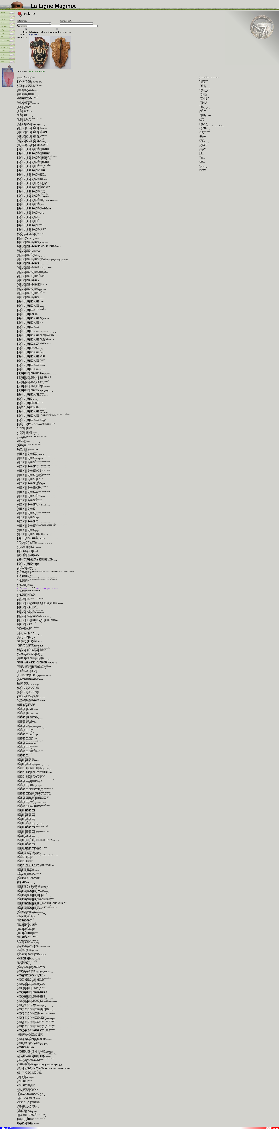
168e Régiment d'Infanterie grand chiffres (28, 401)
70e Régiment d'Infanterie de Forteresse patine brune (31, 289)
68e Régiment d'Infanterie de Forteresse (28, 282)
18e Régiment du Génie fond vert (26, 614)
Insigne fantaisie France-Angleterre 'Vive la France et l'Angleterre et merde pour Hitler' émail (42, 902)
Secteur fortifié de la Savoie (24, 101)
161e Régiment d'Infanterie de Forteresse (28, 361)
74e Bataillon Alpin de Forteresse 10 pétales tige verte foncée (40, 470)
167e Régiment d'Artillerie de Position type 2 (29, 230)
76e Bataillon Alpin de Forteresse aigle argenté (36, 495)
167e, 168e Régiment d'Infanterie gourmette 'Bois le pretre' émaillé (35, 392)
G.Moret (201, 140)
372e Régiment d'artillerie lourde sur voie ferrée (30, 645)
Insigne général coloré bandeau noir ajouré (28, 787)
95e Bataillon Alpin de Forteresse (32, 529)
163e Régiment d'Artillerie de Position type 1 (29, 217)
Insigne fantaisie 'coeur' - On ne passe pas (28, 885)
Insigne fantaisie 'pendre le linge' (26, 916)
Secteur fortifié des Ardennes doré (26, 86)
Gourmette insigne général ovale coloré (27, 936)
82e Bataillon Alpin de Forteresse (32, 509)
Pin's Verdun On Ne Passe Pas (25, 1125)
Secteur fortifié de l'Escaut (24, 80)
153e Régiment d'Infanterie (24, 346)
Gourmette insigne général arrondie (26, 923)
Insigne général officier (23, 707)
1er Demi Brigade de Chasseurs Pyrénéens (28, 653)
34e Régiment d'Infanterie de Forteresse (28, 266)
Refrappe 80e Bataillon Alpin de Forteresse (34, 1022)
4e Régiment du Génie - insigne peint (27, 587)
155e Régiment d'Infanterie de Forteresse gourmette (31, 355)
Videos (2, 37)
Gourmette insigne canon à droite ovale (27, 932)
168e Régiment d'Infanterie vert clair (27, 399)
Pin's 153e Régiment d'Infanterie (26, 1075)
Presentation (4, 16)
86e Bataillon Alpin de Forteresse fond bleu (35, 519)
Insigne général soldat (23, 730)
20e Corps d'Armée (22, 440)
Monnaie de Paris (204, 168)
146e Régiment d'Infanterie (24, 312)
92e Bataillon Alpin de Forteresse (32, 526)
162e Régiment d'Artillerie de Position (27, 216)
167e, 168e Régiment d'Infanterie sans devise (29, 372)
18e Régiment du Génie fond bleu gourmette (29, 615)
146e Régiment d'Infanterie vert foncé (27, 314)
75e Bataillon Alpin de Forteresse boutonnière (35, 488)
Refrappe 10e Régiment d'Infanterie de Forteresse (30, 977)
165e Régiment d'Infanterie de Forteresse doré (29, 367)
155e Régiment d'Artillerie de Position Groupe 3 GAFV (31, 185)
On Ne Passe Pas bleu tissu (24, 1122)
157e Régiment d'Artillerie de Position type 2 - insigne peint (33, 196)
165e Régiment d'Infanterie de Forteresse (28, 368)
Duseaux (201, 124)
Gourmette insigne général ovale (26, 925)
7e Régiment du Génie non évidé (26, 593)
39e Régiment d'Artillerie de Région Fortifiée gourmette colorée (34, 130)
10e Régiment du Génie (23, 599)
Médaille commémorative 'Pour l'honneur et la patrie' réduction (34, 1056)
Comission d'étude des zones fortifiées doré (28, 944)
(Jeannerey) (202, 136)
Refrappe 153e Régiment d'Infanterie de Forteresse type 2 (32, 991)
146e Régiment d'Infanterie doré (26, 310)
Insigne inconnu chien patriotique (26, 952)
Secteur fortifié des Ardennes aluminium (28, 953)
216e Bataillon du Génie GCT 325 (26, 637)
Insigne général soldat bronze (25, 737)
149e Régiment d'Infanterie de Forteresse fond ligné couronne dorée (35, 335)
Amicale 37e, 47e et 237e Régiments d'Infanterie (30, 1067)
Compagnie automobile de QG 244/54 (27, 671)
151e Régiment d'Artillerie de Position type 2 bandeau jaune (33, 149)
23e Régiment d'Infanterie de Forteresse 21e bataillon (31, 257)
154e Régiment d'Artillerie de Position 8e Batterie (30, 178)
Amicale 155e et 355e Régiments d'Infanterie (29, 1072)
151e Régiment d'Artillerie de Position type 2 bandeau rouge (33, 155)
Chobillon (201, 118)
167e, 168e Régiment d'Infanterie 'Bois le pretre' (30, 378)
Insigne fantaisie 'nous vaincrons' (26, 919)
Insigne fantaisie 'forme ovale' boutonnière (28, 877)
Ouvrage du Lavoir (22, 122)
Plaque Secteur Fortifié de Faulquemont (27, 97)
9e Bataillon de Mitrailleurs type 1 (26, 545)
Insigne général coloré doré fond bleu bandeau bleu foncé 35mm (34, 792)
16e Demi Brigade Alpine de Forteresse (34, 550)
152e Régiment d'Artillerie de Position (27, 166)
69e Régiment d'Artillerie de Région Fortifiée (29, 140)
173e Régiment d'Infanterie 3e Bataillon (28, 566)
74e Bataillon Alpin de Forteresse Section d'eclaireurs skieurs (42, 474)
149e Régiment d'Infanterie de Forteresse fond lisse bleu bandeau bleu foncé (37, 333)
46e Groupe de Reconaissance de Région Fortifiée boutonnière (33, 660)
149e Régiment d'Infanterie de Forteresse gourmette (31, 340)
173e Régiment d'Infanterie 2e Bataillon (28, 564)
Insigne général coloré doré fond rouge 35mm (29, 793)
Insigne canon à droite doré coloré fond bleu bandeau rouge (33, 768)
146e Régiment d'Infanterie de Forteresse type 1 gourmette (33, 318)
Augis (200, 105)
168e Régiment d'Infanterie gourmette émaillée (30, 402)
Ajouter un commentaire (36, 71)
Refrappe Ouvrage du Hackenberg (26, 970)
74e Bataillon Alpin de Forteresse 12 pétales (35, 471)
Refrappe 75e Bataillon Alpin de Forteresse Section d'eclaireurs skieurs (44, 1020)
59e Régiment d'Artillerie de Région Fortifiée (29, 136)
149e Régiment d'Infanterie (24, 330)
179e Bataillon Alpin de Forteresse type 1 (35, 537)
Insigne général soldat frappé (25, 753)
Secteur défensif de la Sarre (24, 98)
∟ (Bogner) (202, 117)
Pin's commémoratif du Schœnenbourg (27, 1089)
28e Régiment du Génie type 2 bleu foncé (28, 627)
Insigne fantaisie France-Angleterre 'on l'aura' (29, 904)
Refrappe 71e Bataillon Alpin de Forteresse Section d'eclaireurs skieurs (44, 1011)
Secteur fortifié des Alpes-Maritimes (27, 105)
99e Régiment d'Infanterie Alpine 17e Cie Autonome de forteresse (34, 558)
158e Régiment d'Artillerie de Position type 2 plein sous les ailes (34, 208)
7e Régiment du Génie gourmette (26, 594)
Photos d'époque (5, 40)
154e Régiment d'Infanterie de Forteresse (28, 351)
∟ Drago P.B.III (203, 100)
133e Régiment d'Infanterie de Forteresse (28, 304)
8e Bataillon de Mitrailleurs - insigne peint (28, 435)
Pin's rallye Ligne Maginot (24, 1110)
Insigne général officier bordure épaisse (27, 716)
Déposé (201, 161)
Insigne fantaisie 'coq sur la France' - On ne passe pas (31, 887)
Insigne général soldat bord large (26, 732)
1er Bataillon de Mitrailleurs (24, 426)
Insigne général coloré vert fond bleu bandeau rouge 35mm (33, 796)
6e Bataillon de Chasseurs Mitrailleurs (33, 542)
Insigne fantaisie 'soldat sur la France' (27, 868)
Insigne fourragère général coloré (26, 808)
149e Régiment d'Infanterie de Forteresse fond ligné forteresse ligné (35, 339)
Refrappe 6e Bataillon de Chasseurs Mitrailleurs (36, 1033)
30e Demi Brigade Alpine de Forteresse (34, 551)
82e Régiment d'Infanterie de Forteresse (28, 296)
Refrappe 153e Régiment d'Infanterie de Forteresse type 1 (32, 990)
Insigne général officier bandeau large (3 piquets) (30, 719)
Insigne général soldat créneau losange (27, 734)
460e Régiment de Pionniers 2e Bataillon (28, 695)
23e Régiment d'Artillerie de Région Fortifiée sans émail (32, 126)
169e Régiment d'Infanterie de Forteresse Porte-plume (31, 409)
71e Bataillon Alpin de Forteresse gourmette (35, 460)
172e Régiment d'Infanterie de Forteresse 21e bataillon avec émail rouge (36, 423)
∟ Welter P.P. (203, 160)
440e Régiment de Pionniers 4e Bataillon (28, 687)
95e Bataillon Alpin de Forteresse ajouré (34, 530)
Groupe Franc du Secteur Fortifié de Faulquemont (30, 667)
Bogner (201, 113)
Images (2, 33)
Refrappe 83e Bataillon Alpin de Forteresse (34, 1024)
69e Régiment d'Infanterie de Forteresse (28, 287)
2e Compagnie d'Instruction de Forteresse (33, 699)
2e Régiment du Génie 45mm (25, 574)
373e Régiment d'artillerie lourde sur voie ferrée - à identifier (33, 648)
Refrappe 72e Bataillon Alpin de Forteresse (34, 1012)
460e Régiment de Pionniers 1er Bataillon (28, 694)
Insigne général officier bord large (26, 721)
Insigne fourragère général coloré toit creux (28, 848)
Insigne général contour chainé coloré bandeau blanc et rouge (33, 805)
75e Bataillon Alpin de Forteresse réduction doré (36, 478)
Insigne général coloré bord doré (25, 801)
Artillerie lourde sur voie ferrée (25, 644)
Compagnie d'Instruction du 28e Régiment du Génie (31, 700)
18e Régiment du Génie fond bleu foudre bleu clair (30, 612)
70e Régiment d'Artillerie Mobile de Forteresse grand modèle (33, 143)
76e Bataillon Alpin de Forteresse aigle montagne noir (37, 494)
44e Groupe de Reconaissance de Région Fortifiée (30, 656)
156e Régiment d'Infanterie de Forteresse (28, 358)
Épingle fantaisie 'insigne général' (26, 1090)
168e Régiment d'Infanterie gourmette (27, 403)
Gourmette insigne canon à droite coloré (28, 935)
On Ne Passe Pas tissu (23, 1121)
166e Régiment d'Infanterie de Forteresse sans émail (31, 371)
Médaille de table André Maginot (26, 1097)
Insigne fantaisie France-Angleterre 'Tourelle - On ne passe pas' (34, 899)
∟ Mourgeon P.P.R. (204, 143)
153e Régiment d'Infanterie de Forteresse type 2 (30, 350)
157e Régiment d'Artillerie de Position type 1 (29, 191)
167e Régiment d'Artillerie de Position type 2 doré (30, 229)
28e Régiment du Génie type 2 (25, 626)
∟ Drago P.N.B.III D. (204, 101)
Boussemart (202, 170)
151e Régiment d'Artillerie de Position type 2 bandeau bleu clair (34, 160)
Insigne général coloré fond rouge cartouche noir (30, 781)
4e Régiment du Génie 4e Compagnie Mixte (28, 590)
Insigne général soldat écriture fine (26, 743)
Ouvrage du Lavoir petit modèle (25, 123)
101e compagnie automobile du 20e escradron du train (31, 669)
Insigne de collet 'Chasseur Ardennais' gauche (29, 444)
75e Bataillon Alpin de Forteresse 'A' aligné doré (36, 475)
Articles (3, 51)
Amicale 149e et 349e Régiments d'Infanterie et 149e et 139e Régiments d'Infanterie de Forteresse (43, 1068)
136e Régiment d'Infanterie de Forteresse (28, 305)
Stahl (200, 156)
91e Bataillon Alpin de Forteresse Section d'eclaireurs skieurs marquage (45, 525)
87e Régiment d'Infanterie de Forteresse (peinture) (30, 299)
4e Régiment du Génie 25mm (25, 583)
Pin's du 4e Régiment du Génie (25, 1079)
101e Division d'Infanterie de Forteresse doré (29, 81)
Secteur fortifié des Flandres (24, 79)
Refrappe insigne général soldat (25, 1047)
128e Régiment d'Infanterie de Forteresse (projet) (30, 301)
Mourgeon (202, 141)
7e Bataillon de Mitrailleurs (24, 431)
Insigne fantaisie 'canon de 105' (25, 869)
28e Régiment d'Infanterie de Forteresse (28, 262)
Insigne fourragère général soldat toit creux (28, 764)
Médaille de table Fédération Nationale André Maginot (31, 1096)
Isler (200, 135)
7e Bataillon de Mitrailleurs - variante (27, 432)
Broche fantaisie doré (23, 880)
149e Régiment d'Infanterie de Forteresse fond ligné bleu (32, 338)
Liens (2, 61)
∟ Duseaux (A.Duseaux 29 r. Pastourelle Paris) (211, 126)
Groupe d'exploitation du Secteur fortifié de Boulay (30, 677)
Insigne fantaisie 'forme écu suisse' (26, 872)
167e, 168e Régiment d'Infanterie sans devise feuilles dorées (33, 373)
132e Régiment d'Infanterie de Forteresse (28, 303)
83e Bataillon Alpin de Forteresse (32, 511)
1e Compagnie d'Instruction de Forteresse (32, 696)
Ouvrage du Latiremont (23, 107)
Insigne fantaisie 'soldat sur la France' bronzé (29, 867)
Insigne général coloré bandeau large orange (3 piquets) (32, 802)
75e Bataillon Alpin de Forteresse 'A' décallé (35, 482)
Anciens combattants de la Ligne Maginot (28, 1107)
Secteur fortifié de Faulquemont (25, 93)
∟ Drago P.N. (202, 103)
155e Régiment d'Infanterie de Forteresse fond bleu (31, 354)
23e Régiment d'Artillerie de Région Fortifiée (29, 124)
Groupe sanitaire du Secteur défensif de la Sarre (30, 679)
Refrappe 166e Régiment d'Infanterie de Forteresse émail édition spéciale (37, 1001)
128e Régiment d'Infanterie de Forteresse (28, 300)
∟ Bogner (202, 114)
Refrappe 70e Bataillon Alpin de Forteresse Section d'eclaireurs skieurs (44, 1007)
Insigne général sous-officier (24, 725)
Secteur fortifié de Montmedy (25, 89)
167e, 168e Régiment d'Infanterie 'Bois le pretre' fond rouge (33, 380)
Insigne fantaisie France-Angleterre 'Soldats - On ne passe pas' (34, 906)
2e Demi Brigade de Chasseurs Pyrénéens (28, 654)
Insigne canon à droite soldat (24, 857)
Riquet (201, 152)
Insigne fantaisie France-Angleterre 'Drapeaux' (29, 908)
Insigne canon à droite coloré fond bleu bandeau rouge (31, 775)
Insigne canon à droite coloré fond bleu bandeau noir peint (32, 771)
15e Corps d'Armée (22, 448)
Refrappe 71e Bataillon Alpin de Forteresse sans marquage (38, 1008)
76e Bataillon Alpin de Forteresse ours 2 (34, 503)
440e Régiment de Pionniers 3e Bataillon (28, 686)
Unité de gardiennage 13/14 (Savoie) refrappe (29, 1034)
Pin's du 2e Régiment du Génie (25, 1077)
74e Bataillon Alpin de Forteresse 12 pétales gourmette (38, 473)
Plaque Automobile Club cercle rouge (27, 1113)
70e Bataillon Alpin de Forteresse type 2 (34, 453)
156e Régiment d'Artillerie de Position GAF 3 (29, 189)
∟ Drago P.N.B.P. (203, 96)
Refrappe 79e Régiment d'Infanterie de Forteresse (30, 982)
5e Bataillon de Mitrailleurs (24, 430)
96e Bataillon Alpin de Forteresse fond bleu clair (36, 532)
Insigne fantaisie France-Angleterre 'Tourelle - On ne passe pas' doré (35, 898)
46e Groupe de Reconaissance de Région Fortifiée (30, 658)
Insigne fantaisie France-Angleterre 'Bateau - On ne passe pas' (34, 901)
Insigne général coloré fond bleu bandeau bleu (29, 783)
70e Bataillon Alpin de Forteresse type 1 (34, 452)
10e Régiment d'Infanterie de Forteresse (28, 240)
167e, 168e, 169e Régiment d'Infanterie (27, 406)
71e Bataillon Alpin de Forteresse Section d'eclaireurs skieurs (42, 461)
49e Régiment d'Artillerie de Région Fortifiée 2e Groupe (32, 135)
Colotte (201, 119)
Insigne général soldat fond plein (26, 739)
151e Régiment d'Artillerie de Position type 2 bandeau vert (32, 157)
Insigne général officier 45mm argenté (27, 717)
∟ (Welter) (202, 158)
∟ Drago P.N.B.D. (204, 98)
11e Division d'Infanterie (23, 441)
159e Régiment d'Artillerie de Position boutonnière (30, 213)
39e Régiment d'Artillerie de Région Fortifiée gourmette (32, 128)
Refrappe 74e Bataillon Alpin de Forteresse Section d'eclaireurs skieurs (44, 1018)
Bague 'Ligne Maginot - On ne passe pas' (28, 940)
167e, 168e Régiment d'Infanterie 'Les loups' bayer (30, 385)
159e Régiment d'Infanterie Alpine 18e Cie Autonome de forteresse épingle (37, 560)
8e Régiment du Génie (23, 597)
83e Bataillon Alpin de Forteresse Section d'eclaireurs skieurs (42, 512)
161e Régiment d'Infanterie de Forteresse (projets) (30, 363)
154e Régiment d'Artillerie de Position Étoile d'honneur (32, 179)
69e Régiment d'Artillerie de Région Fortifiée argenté (31, 141)
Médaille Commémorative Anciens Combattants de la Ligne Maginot (35, 1058)
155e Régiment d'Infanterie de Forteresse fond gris (30, 352)
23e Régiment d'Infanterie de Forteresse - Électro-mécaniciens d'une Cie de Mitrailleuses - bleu (42, 259)
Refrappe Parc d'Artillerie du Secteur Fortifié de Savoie (31, 975)
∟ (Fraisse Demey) (204, 130)
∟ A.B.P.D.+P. (202, 85)
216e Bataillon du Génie (23, 636)
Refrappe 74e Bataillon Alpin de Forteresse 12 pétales (37, 1017)
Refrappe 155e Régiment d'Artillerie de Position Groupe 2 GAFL (34, 971)
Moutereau (202, 145)
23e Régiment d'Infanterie (24, 248)
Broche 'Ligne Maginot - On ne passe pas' (28, 942)
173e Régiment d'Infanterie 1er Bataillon (28, 563)
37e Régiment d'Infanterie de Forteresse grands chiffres (32, 271)
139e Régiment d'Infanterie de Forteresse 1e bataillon (31, 309)
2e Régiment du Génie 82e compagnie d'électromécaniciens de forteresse (37, 578)
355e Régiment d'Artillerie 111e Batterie (28, 238)
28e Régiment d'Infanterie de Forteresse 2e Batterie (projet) (33, 265)
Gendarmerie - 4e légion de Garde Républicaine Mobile (32, 661)
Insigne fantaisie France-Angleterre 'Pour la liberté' (30, 894)
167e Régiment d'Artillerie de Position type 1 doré (30, 227)
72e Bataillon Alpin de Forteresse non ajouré (35, 464)
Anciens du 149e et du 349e (24, 1070)
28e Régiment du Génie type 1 (25, 623)
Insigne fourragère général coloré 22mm (28, 832)
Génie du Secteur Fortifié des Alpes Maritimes (29, 635)
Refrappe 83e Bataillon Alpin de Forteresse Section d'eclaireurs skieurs (44, 1025)
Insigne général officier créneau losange (27, 713)
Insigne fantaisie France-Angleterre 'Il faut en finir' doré (32, 889)
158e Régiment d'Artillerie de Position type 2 (29, 206)
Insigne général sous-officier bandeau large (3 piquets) (31, 728)
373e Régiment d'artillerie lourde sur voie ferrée (30, 646)
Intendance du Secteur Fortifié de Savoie (28, 678)
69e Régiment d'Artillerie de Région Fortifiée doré (30, 139)
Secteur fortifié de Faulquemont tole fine (28, 96)
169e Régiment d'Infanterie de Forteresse (28, 407)
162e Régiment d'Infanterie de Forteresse (28, 364)
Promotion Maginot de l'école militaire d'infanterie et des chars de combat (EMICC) (39, 1064)
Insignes (3, 44)
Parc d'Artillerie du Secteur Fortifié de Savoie (29, 236)
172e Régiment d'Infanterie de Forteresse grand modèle (32, 419)
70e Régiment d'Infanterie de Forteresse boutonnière (31, 292)
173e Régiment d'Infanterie (24, 562)
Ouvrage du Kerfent (22, 114)
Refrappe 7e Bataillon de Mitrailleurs (27, 1004)
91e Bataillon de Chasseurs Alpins (26, 703)
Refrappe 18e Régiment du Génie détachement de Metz (32, 1038)
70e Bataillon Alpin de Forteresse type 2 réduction (36, 454)
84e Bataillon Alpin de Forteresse (32, 513)
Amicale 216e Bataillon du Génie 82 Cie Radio (29, 1073)
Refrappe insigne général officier (26, 1046)
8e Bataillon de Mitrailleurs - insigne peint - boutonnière (32, 436)
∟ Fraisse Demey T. (204, 131)
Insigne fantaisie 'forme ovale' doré (26, 874)
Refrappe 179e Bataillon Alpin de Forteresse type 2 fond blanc (39, 1030)
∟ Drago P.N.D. (203, 102)
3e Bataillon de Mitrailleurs (24, 427)
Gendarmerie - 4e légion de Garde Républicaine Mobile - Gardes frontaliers (37, 662)
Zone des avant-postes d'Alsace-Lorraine (28, 884)
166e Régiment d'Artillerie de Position (27, 225)
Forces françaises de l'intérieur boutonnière (28, 959)
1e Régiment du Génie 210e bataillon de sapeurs (30, 570)
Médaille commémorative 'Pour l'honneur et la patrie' (31, 1055)
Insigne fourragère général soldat (26, 758)
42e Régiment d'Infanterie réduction (27, 279)
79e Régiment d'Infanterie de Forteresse (28, 293)
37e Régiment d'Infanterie (24, 268)
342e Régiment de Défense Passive (26, 948)
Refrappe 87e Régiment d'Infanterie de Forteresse (30, 983)
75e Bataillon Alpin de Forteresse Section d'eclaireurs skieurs (42, 490)
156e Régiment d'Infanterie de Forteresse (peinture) (31, 359)
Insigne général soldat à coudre (25, 729)
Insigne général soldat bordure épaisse (27, 749)
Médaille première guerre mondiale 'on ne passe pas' (31, 1117)
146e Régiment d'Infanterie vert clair (27, 313)
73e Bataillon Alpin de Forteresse (32, 466)
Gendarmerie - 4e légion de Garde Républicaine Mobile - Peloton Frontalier (37, 664)
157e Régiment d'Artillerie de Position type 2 (29, 195)
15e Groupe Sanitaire (22, 683)
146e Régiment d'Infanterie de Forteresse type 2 (30, 320)
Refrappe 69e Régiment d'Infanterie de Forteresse (30, 980)
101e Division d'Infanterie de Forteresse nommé (30, 85)
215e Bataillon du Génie (23, 633)
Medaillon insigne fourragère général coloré (29, 838)
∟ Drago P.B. (202, 93)
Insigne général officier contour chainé (27, 715)
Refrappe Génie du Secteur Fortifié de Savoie (29, 1041)
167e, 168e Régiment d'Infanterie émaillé (28, 389)
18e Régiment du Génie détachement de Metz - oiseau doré (33, 616)
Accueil (3, 12)
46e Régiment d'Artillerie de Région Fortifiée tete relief (32, 131)
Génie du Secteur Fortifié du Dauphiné (27, 639)
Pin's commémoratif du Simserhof (26, 1088)
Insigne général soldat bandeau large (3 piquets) (30, 741)
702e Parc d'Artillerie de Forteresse (26, 234)
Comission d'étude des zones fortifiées (27, 945)
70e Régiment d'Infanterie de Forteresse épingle (30, 291)
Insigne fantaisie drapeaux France (26, 911)
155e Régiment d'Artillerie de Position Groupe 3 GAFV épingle (33, 186)
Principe (3, 19)
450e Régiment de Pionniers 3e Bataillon (28, 692)
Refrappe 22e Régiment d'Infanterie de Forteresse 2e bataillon (34, 978)
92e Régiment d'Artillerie (24, 237)
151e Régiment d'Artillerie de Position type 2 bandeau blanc (33, 148)
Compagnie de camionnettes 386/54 (27, 674)
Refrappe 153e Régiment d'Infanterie (27, 988)
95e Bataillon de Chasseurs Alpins (26, 704)
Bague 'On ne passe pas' (23, 939)
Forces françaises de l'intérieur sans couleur (29, 958)
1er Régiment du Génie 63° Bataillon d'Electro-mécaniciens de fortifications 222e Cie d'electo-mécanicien (45, 571)
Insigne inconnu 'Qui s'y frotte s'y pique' (27, 950)
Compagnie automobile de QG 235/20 (27, 670)
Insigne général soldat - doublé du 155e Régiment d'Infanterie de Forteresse (37, 855)
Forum (2, 54)
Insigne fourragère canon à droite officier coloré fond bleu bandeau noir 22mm (38, 840)
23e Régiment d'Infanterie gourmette (27, 253)
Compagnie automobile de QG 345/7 (27, 673)
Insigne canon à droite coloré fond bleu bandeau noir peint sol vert (34, 772)
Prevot (201, 151)
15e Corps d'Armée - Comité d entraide (27, 449)
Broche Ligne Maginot (23, 882)
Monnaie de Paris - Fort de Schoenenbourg (28, 1102)
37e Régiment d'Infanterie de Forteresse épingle (30, 276)
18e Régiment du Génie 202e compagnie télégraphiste (31, 622)
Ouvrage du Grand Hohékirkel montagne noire (29, 118)
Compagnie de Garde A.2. (24, 949)
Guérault (201, 134)
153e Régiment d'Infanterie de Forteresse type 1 (30, 348)
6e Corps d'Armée (22, 437)
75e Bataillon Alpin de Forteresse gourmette (35, 487)
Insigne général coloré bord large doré (27, 800)
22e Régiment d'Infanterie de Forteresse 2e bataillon (31, 244)
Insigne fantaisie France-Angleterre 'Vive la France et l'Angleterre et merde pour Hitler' (40, 903)
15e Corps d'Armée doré (23, 447)
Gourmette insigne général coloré (26, 927)
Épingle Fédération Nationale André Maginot (29, 1092)
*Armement (4, 26)
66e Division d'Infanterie (23, 450)
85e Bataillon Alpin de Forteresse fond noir (34, 517)
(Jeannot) (201, 137)
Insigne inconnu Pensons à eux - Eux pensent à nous (31, 966)
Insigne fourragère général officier (26, 759)
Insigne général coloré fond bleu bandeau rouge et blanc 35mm (34, 794)
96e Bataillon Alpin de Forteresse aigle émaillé (36, 536)
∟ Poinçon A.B (203, 81)
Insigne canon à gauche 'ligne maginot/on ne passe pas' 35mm (34, 864)
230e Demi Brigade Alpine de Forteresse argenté (38, 557)
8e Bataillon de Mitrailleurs (24, 433)
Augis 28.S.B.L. (35, 35)
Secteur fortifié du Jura (23, 100)
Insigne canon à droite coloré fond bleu (27, 774)
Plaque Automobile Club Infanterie (26, 1115)
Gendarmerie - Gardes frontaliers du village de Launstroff (32, 665)
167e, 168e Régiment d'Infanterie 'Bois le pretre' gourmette (33, 390)
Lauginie (201, 139)
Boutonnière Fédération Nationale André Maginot (30, 1093)
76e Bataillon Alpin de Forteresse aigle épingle (35, 499)
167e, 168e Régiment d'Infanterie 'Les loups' (29, 382)
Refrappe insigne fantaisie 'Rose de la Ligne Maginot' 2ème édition (35, 1051)
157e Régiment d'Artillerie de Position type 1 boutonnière (32, 194)
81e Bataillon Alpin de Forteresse (32, 508)
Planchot (201, 149)
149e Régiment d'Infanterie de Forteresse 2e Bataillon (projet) (34, 343)
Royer (200, 153)
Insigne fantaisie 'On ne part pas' (26, 851)
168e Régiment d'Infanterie (24, 397)
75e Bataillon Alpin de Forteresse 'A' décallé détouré (37, 485)
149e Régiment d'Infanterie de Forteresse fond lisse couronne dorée (35, 334)
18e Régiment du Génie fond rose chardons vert (30, 610)
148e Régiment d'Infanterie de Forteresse (28, 323)
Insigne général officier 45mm (25, 708)
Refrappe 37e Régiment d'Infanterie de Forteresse (30, 979)
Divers (2, 57)
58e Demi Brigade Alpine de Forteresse (34, 554)
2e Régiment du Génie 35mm (25, 572)
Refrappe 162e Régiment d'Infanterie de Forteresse (31, 997)
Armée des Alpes (21, 445)
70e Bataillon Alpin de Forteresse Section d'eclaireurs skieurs (42, 456)
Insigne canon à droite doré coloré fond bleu (29, 767)
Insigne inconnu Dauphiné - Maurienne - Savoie (29, 965)
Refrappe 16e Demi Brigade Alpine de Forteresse (36, 1035)
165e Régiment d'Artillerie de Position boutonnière (30, 224)
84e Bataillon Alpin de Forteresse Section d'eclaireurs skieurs (42, 515)
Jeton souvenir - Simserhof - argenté (27, 1106)
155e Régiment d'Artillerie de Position (27, 181)
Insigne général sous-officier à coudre (27, 722)
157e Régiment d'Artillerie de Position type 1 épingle (31, 192)
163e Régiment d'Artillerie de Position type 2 (29, 219)
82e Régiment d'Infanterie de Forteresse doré (29, 295)
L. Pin (200, 147)
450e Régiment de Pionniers (24, 690)
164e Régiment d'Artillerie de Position (27, 220)
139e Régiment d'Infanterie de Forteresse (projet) (30, 308)
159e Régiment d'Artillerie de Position (27, 211)
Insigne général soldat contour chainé (27, 738)
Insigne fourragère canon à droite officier (28, 760)
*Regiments (4, 23)
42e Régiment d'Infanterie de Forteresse (28, 278)
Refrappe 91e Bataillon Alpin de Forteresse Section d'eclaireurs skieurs (44, 1028)
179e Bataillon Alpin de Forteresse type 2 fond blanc (38, 538)
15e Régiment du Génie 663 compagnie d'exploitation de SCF (33, 605)
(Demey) (201, 122)
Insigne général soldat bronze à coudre (27, 736)
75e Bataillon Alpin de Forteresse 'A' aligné (35, 481)
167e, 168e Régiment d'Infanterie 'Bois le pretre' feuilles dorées (34, 376)
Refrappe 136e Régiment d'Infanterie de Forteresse (31, 986)
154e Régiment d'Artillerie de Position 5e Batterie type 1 (32, 175)
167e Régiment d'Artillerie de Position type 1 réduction (31, 228)
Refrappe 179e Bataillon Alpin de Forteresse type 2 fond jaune (39, 1032)
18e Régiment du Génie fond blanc (26, 606)
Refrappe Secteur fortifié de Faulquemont (28, 969)
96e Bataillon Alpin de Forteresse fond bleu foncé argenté (38, 534)
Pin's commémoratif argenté (24, 1080)
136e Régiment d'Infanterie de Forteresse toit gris (30, 306)
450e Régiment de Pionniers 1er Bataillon (28, 691)
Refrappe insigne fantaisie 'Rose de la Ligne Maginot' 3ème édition (35, 1052)
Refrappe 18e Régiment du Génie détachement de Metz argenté (34, 1039)
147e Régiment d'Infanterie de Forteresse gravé (30, 322)
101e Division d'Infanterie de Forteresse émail (29, 82)
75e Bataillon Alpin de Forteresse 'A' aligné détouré (37, 483)
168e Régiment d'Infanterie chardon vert (28, 394)
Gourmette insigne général (24, 920)
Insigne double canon (22, 863)
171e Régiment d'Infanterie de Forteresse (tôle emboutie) (32, 413)
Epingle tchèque (21, 1109)
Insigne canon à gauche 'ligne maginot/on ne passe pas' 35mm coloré (35, 865)
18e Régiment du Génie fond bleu (26, 611)
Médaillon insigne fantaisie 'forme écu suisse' (29, 873)
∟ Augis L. (202, 106)
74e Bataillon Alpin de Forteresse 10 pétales (35, 469)
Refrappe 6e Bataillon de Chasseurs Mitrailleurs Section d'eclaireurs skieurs (43, 1054)
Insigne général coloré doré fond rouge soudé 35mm (31, 791)
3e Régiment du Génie (23, 580)
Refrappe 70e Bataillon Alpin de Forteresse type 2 (36, 1005)
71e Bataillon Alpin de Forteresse (32, 457)
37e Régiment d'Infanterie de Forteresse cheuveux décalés (32, 272)
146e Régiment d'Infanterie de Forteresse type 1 (30, 317)
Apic (200, 165)
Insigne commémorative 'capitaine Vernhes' (29, 1060)
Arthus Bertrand (203, 80)
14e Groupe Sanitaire (22, 682)
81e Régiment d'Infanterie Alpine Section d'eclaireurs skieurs (33, 946)
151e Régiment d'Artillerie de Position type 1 (29, 147)
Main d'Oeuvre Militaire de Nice (25, 643)
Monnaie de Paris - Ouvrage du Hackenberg (28, 1101)
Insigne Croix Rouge (22, 962)
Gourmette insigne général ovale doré (27, 924)
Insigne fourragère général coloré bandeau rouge (30, 823)
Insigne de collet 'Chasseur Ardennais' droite (29, 443)
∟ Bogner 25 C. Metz (205, 115)
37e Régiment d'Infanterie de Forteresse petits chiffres (31, 270)
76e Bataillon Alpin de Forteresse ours (33, 500)
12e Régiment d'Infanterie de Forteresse (28, 241)
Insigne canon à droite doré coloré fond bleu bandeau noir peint (34, 770)
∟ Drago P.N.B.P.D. (204, 97)
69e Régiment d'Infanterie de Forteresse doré (29, 285)
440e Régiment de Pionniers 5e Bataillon (28, 688)
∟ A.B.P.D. (202, 82)
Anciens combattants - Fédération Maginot (28, 1098)
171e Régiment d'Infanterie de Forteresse (28, 411)
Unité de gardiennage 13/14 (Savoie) (27, 961)
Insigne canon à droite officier (25, 856)
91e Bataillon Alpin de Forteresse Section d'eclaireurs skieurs (42, 523)
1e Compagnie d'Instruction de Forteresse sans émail (35, 698)
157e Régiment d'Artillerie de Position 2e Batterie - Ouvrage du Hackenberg (37, 200)
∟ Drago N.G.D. (203, 90)
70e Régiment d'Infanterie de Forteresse (28, 288)
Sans (200, 79)
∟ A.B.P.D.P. (202, 84)
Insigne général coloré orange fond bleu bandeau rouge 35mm (33, 804)
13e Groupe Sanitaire (22, 681)
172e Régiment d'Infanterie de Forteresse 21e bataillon (32, 422)
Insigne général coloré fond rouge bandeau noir (29, 780)
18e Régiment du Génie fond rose (26, 607)
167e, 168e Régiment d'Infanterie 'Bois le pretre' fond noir (32, 381)
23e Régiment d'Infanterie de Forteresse (28, 255)
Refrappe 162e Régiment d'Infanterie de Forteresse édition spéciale (35, 999)
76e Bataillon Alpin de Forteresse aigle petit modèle (37, 496)
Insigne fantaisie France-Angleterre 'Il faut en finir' (30, 890)
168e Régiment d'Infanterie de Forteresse (28, 405)
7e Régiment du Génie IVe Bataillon (26, 595)
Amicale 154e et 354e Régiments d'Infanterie (29, 1071)
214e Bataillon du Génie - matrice (26, 631)
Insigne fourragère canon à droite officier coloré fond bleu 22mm (34, 839)
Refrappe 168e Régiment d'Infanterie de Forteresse (31, 1003)
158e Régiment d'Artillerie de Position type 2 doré (30, 204)
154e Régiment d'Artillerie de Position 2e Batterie (30, 173)
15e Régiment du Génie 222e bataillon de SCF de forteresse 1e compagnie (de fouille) (40, 603)
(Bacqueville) (202, 110)
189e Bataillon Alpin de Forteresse (33, 541)
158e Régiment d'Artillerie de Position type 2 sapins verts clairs (34, 210)
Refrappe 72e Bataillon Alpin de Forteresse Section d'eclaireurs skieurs (44, 1013)
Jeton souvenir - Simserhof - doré (26, 1105)
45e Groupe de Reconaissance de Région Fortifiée (30, 657)
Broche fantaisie (21, 881)
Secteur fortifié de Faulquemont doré (27, 90)
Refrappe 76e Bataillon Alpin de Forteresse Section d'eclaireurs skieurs (44, 1021)
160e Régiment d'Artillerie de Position (27, 215)
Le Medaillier (202, 169)
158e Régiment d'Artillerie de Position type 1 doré (30, 202)
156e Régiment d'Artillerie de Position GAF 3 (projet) (31, 190)
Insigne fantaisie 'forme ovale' (25, 876)
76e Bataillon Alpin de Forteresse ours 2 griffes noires (37, 504)
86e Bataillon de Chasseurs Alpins (26, 702)
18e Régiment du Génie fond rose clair (27, 609)
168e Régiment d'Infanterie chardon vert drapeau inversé (32, 395)
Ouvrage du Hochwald (23, 119)
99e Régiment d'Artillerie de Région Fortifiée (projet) (31, 145)
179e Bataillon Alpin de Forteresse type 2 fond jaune (38, 540)
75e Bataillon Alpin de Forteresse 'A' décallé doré (36, 477)
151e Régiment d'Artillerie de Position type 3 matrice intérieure (34, 165)
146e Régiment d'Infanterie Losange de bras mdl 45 (31, 1118)
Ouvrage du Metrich (22, 109)
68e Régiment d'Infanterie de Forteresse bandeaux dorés (32, 284)
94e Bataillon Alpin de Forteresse (32, 528)
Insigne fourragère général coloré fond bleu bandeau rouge (32, 825)
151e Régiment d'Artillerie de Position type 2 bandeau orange (33, 151)
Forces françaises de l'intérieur (25, 957)
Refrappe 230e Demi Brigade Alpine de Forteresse (37, 1037)
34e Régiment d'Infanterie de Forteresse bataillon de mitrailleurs (34, 267)
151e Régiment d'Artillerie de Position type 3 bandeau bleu (33, 161)
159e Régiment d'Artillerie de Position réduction (30, 212)
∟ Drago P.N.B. (203, 94)
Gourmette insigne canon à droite (26, 929)
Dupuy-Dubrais (203, 123)
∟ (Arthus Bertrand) (204, 88)
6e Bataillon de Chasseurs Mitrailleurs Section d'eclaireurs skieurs (40, 543)
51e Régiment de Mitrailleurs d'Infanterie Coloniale (31, 652)
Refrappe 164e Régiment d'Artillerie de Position (30, 974)
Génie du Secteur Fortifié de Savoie (26, 632)
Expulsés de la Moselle (23, 963)
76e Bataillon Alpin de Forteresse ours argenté (35, 502)
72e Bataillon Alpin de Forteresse (32, 462)
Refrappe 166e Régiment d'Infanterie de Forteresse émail (32, 1000)
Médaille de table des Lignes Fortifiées (27, 1100)
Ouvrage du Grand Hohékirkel (25, 117)
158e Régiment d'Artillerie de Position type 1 (29, 203)
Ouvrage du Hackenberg (23, 110)
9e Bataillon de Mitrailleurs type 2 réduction (29, 547)
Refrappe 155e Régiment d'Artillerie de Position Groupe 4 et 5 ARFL (35, 973)
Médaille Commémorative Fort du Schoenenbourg (30, 1059)
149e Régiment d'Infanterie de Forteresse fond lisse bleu (32, 331)
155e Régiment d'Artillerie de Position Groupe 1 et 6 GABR (33, 182)
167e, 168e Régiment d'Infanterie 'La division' (29, 388)
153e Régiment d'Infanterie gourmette (27, 344)
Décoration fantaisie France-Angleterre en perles (30, 912)
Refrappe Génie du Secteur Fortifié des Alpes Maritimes (32, 1043)
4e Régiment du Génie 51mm (25, 585)
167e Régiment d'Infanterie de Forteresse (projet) (30, 393)
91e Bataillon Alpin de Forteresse (32, 521)
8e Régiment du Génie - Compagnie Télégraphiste (30, 598)
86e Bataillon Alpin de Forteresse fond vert (34, 520)
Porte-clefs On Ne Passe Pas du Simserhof (28, 1123)
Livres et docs (4, 47)
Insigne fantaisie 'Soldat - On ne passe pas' (28, 878)
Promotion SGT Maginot (23, 1062)
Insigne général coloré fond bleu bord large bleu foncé (31, 798)
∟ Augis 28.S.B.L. (204, 107)
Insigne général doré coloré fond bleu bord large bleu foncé (33, 797)
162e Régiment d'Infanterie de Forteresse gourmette (31, 365)
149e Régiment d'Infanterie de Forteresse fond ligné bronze (33, 337)
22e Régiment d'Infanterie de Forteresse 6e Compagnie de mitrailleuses (36, 245)
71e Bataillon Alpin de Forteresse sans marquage (36, 458)
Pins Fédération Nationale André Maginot (28, 1094)
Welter (201, 157)
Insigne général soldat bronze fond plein (27, 751)
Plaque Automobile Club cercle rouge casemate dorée (31, 1114)
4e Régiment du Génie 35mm (25, 584)
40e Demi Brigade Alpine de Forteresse (34, 553)
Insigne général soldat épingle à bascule (27, 746)
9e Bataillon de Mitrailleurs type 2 (26, 546)
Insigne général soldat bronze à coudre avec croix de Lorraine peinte (35, 788)
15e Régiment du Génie (23, 601)
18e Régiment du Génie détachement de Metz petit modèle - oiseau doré (36, 619)
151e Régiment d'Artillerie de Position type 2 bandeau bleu (33, 153)
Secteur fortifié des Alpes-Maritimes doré (28, 103)
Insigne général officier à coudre (25, 705)
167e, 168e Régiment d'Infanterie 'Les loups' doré (30, 384)
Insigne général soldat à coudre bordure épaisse (30, 750)
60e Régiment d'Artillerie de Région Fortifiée (29, 137)
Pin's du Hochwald (22, 1076)
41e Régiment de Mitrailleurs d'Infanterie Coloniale (31, 650)
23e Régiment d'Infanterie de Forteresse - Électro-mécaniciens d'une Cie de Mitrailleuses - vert (42, 261)
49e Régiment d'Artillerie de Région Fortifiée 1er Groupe (32, 134)
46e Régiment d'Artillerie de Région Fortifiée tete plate (32, 132)
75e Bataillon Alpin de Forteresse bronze (34, 479)
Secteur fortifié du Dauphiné (24, 102)
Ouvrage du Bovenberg (23, 113)
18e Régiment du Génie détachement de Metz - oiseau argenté (34, 618)
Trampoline (202, 166)
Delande (201, 120)
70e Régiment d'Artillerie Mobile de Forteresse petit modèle (33, 144)
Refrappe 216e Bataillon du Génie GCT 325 (28, 1042)
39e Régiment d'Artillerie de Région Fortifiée (29, 127)
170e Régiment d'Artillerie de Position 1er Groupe (30, 233)
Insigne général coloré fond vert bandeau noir (29, 806)
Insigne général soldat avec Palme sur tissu (28, 789)
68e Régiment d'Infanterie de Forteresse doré (29, 283)
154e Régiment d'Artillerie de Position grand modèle (31, 168)
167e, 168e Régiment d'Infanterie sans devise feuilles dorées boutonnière (36, 375)
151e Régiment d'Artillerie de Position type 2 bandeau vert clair (34, 158)
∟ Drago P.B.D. (203, 92)
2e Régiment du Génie (23, 576)
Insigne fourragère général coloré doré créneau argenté (32, 847)
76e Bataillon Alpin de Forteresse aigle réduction (36, 498)
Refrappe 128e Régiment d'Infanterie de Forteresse (31, 984)
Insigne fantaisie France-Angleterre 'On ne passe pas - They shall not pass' (37, 907)
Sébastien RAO (8, 1128)
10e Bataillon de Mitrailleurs (24, 549)
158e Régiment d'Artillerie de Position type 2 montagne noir (33, 207)
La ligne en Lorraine (6, 30)
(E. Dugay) (202, 132)
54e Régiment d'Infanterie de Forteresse (28, 280)
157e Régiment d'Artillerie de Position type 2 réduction (31, 198)
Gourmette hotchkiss (22, 937)
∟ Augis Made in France (206, 109)
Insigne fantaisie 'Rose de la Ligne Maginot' (28, 852)
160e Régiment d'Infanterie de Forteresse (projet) (30, 360)
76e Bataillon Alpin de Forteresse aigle (33, 492)
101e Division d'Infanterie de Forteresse (27, 84)
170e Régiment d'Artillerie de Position (27, 232)
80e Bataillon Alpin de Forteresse (32, 507)
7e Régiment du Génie (23, 591)
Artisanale (202, 162)
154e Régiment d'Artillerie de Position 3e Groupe (30, 174)
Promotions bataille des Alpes (25, 1063)
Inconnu (201, 164)
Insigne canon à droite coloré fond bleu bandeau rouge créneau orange (36, 779)
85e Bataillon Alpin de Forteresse (32, 516)
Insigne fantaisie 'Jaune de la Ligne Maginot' (29, 853)
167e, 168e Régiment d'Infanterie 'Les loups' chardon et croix (33, 386)
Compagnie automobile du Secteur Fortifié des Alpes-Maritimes (34, 675)
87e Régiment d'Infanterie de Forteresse (28, 297)
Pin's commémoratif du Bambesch (26, 1087)
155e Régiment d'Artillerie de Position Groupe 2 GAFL (31, 183)
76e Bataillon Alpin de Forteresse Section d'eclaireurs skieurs (42, 505)
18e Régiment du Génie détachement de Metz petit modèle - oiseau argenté (37, 620)
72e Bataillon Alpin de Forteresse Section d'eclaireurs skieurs (42, 465)
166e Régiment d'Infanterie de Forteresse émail (30, 369)
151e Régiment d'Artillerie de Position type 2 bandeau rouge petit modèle (37, 156)
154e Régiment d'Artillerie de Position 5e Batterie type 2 (32, 177)
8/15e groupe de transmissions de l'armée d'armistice (31, 954)
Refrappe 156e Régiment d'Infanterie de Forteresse (31, 995)
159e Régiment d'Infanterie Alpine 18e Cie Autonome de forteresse (35, 559)
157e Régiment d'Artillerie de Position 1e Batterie (30, 199)
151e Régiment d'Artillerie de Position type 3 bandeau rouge (33, 164)
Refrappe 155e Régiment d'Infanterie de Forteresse (31, 994)
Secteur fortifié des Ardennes (25, 88)
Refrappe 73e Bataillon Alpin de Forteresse (34, 1014)
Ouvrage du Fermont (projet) (24, 106)
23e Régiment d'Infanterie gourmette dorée (29, 250)
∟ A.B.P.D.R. (202, 86)
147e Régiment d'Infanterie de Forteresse (28, 321)
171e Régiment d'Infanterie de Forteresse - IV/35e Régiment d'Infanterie (36, 415)
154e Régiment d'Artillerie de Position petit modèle (31, 169)
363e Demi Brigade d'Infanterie (25, 567)
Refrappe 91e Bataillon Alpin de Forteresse (34, 1026)
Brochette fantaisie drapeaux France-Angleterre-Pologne (32, 914)
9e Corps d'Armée (22, 439)
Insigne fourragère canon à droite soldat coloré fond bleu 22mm (34, 766)
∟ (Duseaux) (202, 127)
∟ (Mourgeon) (203, 144)
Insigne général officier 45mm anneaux (27, 709)
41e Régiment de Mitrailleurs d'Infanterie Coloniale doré (32, 649)
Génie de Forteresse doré (24, 628)
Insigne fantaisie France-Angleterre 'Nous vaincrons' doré (32, 891)
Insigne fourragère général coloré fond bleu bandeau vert (32, 826)
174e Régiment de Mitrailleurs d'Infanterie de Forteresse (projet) (34, 424)
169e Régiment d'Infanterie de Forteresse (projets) (30, 410)
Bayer (200, 111)
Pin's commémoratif (22, 1081)
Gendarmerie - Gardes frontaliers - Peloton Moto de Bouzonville (34, 666)
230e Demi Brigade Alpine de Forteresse (35, 555)
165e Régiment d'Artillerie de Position (27, 221)
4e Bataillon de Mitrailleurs (24, 428)
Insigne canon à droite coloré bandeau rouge (29, 777)
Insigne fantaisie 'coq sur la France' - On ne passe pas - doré (33, 886)
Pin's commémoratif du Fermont (26, 1084)
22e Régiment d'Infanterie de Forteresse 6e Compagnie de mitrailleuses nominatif (39, 246)
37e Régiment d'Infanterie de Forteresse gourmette (31, 274)
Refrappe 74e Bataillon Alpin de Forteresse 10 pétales (37, 1016)
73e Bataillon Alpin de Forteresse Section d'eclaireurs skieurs (42, 468)
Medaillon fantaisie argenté (24, 915)
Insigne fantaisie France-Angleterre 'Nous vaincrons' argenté (33, 893)
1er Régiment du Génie (23, 568)
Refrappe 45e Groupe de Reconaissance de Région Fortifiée (33, 1045)
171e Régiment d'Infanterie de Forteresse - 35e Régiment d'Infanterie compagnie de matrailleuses (43, 414)
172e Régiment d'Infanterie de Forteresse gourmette (31, 420)
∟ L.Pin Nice (202, 148)
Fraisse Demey (203, 128)
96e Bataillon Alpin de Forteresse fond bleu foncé (36, 533)
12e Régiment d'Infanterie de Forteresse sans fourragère (32, 242)
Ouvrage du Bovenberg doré (24, 111)
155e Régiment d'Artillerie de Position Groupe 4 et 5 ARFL (32, 187)
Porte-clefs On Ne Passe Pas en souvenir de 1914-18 (31, 967)
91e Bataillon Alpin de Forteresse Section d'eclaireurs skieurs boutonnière (45, 524)
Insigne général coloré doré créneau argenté (29, 849)
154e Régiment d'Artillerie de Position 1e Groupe (30, 172)
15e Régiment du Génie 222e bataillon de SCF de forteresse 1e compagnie (37, 602)
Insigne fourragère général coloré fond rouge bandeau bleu (32, 831)
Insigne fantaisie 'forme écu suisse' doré (28, 870)
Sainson (201, 155)
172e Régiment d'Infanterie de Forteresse (28, 416)
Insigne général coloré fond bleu (25, 784)
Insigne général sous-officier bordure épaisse (29, 726)
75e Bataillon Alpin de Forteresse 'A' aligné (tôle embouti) (39, 486)
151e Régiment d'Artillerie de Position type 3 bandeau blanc (33, 162)
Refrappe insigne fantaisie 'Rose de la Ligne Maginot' (31, 1050)
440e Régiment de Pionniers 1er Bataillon (28, 684)
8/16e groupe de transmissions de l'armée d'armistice (31, 956)
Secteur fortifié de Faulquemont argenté (28, 92)
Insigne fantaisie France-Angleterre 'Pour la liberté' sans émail (34, 897)
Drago (201, 89)
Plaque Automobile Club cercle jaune (27, 1111)
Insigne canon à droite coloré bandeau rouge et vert (31, 776)
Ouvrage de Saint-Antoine (24, 120)
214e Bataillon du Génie (23, 629)
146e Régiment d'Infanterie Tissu (26, 1119)
